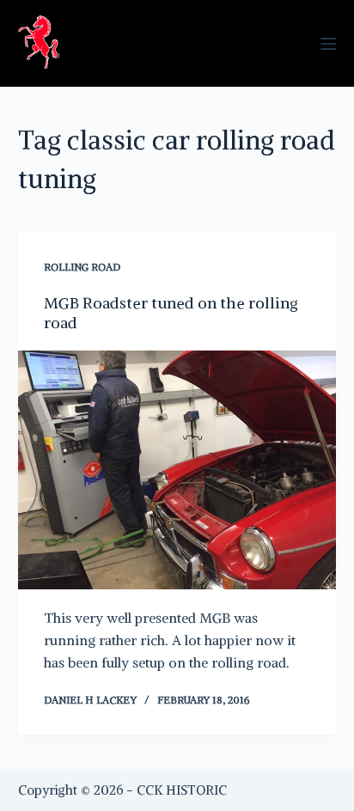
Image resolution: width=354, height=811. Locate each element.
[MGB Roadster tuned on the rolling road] (177, 470)
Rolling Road (82, 266)
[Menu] (328, 44)
